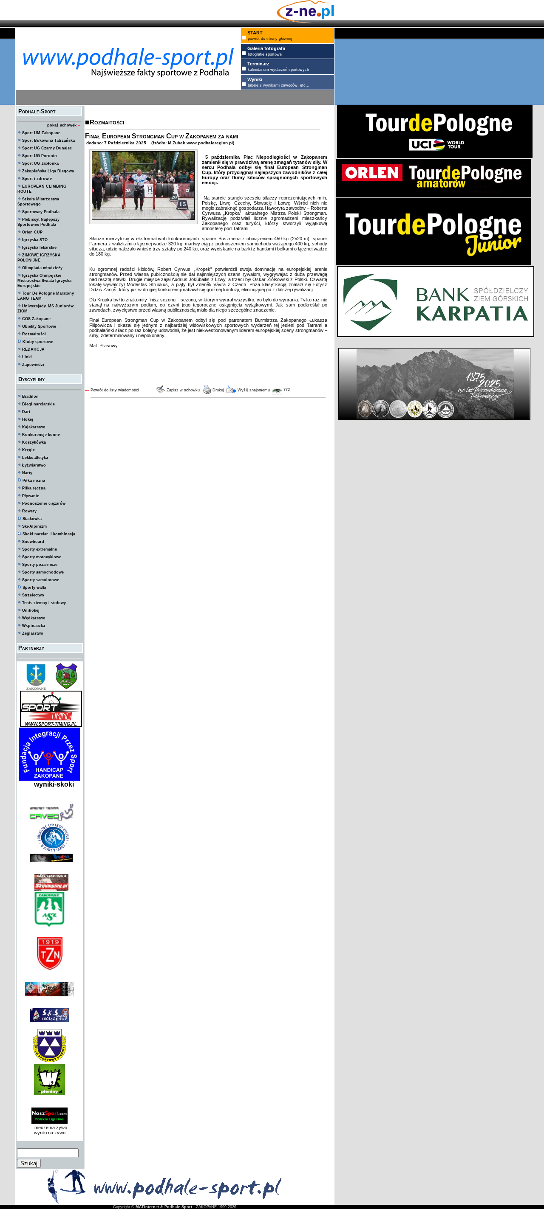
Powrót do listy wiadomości (115, 390)
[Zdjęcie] (143, 218)
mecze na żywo (49, 1127)
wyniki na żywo (49, 1132)
